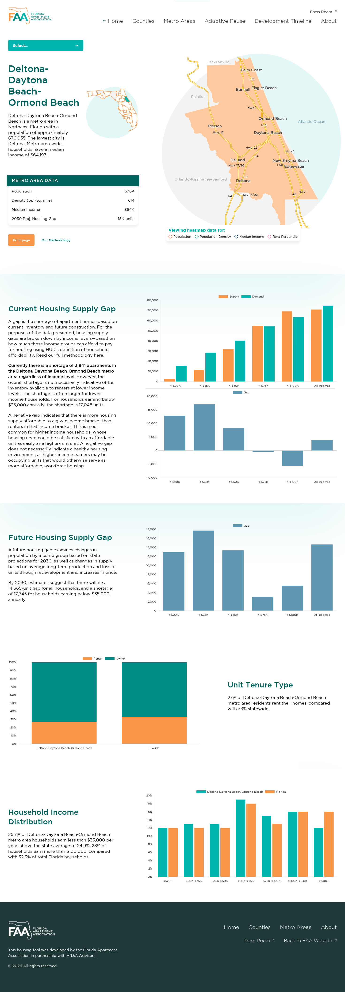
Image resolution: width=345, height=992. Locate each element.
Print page (21, 240)
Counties (143, 21)
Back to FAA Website (308, 940)
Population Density (215, 236)
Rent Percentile (285, 236)
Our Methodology (56, 240)
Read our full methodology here (69, 355)
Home (115, 21)
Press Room (321, 12)
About (329, 21)
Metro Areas (179, 21)
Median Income (251, 236)
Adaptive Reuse (225, 21)
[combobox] (13, 45)
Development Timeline (283, 21)
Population (182, 236)
